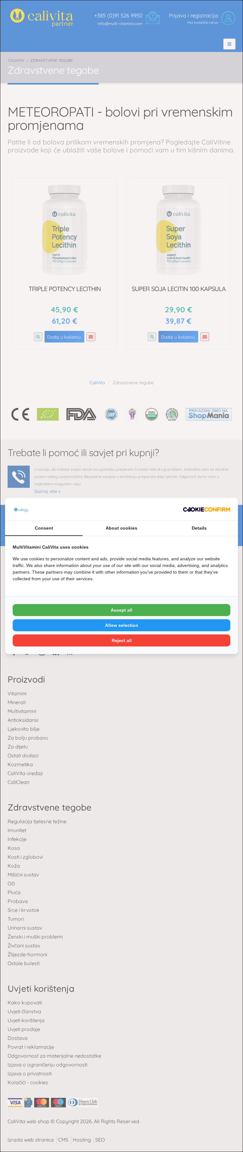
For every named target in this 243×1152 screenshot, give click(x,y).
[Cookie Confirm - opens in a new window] (206, 509)
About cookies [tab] (121, 528)
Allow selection (121, 625)
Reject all (122, 640)
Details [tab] (199, 528)
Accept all (121, 610)
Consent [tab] (44, 528)
